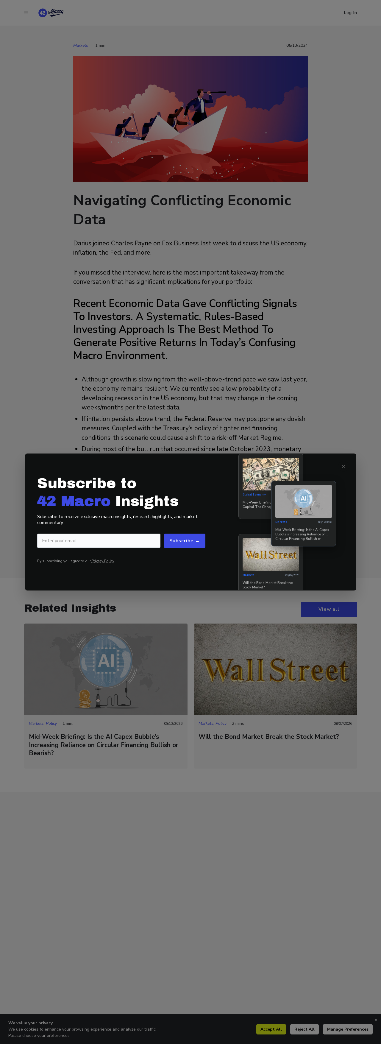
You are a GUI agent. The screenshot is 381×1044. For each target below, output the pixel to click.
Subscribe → (184, 540)
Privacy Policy (103, 561)
